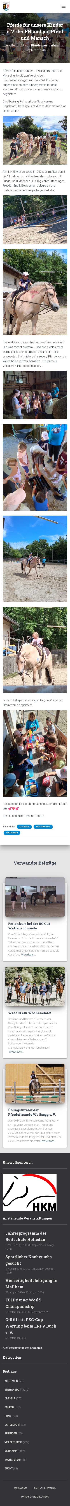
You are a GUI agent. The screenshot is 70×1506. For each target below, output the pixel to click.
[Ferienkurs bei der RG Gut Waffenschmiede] (35, 896)
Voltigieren (12, 833)
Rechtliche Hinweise (44, 1488)
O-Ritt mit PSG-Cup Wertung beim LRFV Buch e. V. (30, 1326)
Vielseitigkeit (13, 1442)
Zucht (8, 1468)
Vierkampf (11, 1450)
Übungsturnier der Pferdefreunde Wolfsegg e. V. (32, 1112)
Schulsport (12, 1424)
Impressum (20, 1488)
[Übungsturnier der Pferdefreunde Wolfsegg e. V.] (35, 1083)
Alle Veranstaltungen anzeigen (22, 1347)
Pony (7, 1416)
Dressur (10, 1398)
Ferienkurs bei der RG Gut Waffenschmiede (29, 925)
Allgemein (24, 827)
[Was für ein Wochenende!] (35, 986)
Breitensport (43, 827)
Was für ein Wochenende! (29, 1013)
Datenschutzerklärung (35, 1497)
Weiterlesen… (28, 954)
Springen (10, 1433)
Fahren (9, 1407)
